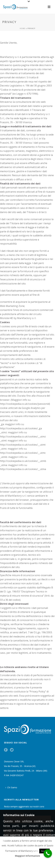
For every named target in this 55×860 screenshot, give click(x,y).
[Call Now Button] (48, 853)
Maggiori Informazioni (27, 855)
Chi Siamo (12, 787)
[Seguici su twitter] (12, 750)
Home (22, 28)
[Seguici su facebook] (6, 750)
